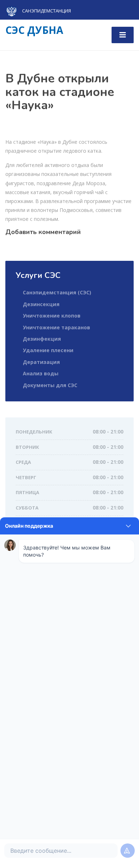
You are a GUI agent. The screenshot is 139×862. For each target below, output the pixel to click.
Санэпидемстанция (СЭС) (57, 292)
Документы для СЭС (50, 385)
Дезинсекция (41, 304)
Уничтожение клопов (52, 315)
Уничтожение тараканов (56, 327)
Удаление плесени (48, 350)
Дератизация (41, 362)
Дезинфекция (42, 338)
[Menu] (123, 35)
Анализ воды (40, 373)
